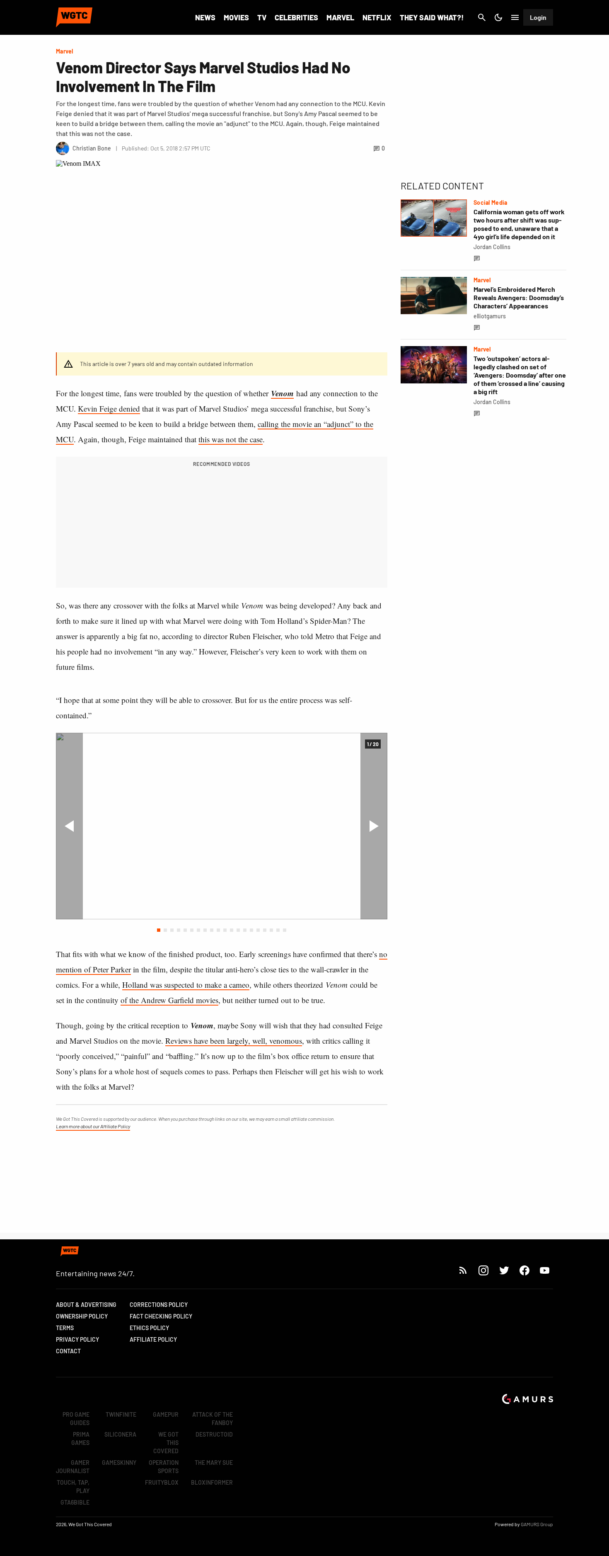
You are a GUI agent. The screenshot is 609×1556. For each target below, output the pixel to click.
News (205, 17)
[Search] (482, 17)
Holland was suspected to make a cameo (185, 984)
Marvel (340, 17)
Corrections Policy (159, 1304)
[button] (158, 930)
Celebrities (296, 17)
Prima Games (80, 1438)
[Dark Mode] (498, 17)
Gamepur (166, 1414)
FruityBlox (162, 1482)
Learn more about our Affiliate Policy (93, 1126)
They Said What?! (432, 17)
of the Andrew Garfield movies (169, 1000)
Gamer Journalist (72, 1466)
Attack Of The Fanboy (212, 1418)
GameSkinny (119, 1462)
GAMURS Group (537, 1524)
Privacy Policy (77, 1339)
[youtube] (544, 1270)
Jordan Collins (492, 246)
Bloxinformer (212, 1482)
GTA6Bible (74, 1502)
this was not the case (230, 439)
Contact (68, 1351)
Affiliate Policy (153, 1339)
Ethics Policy (149, 1327)
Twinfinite (121, 1414)
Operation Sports (164, 1466)
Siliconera (120, 1434)
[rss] (463, 1270)
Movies (236, 17)
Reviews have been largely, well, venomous (233, 1040)
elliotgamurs (490, 316)
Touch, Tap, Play (73, 1486)
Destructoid (214, 1434)
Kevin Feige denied (109, 408)
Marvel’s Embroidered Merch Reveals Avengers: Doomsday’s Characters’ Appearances (519, 297)
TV (261, 17)
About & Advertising (86, 1304)
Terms (65, 1327)
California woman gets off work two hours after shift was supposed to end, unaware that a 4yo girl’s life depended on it (519, 224)
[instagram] (483, 1270)
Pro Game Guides (76, 1418)
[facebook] (524, 1270)
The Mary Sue (214, 1462)
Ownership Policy (82, 1316)
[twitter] (503, 1270)
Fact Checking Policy (161, 1316)
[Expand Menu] (515, 17)
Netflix (377, 17)
